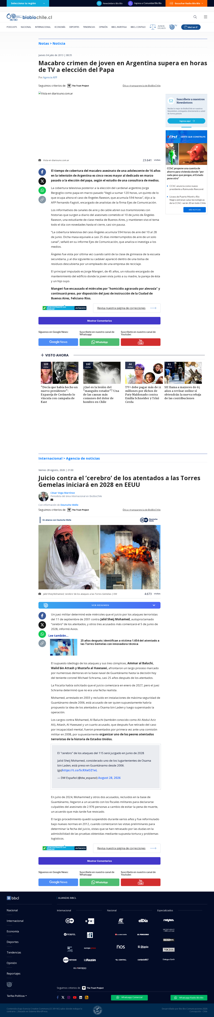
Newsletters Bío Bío (113, 3)
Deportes (74, 27)
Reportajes (13, 931)
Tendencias (89, 27)
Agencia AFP (50, 78)
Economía (60, 27)
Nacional (26, 27)
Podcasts (12, 27)
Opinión (103, 27)
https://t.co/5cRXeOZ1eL (79, 727)
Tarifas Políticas (16, 952)
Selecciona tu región (23, 3)
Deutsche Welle (69, 462)
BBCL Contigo (138, 27)
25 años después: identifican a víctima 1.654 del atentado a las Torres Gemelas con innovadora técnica (120, 599)
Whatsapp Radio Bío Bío (191, 954)
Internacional (43, 27)
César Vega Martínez (62, 450)
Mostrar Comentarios (99, 320)
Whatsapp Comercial (131, 954)
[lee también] (64, 604)
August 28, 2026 (109, 735)
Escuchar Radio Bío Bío (187, 3)
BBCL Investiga (119, 27)
